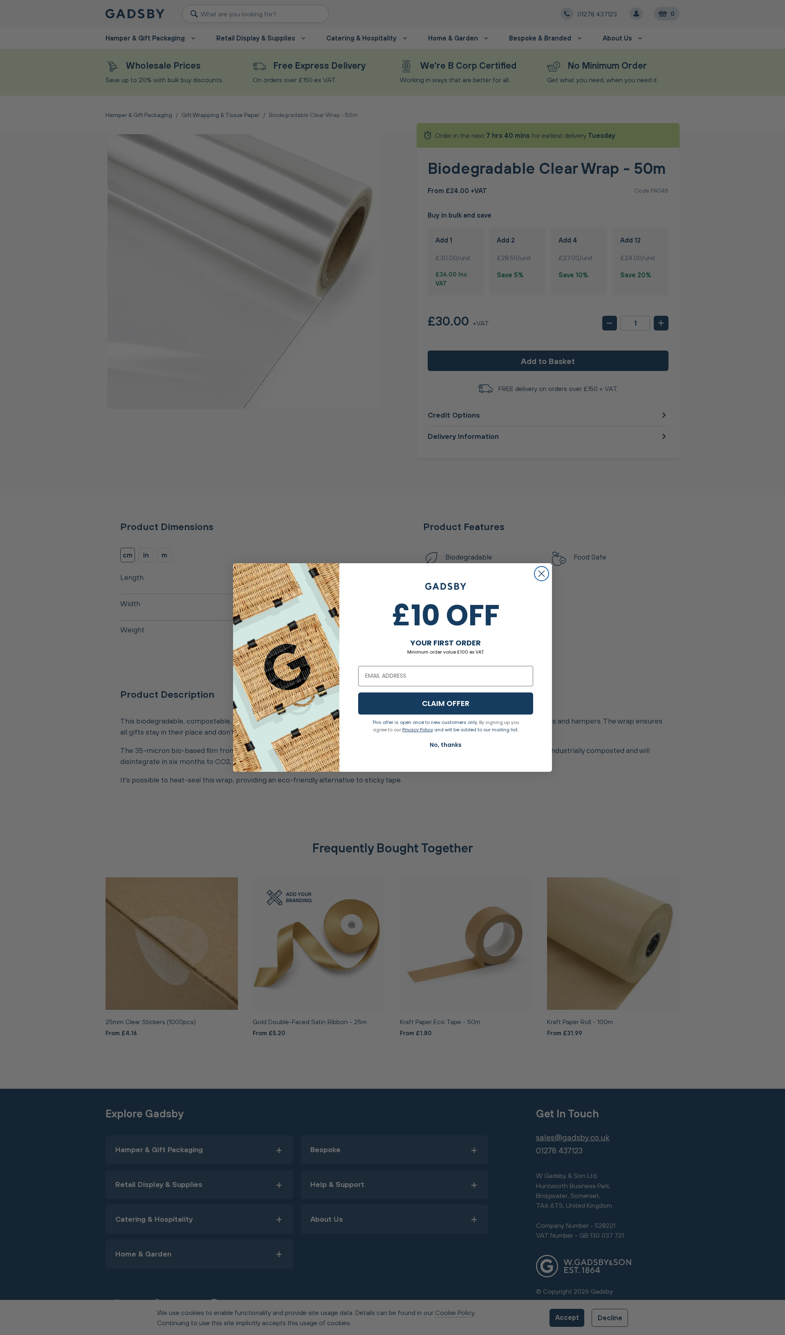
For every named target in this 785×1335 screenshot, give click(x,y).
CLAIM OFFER (445, 703)
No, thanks (446, 745)
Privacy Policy (417, 729)
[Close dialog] (541, 573)
